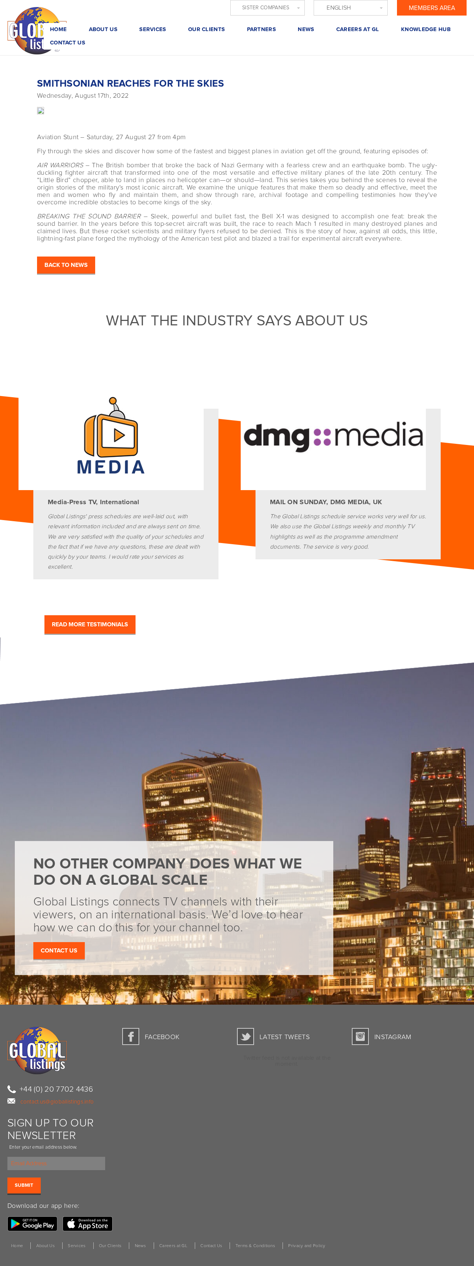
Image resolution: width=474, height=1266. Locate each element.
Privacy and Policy (306, 1246)
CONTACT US (59, 951)
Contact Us (67, 43)
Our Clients (206, 29)
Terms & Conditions (255, 1246)
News (306, 29)
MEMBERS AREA (432, 8)
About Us (103, 29)
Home (58, 29)
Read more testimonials (90, 624)
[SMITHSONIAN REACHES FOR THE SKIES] (22, 109)
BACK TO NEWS (66, 265)
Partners (261, 29)
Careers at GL (357, 29)
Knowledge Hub (426, 29)
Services (152, 29)
